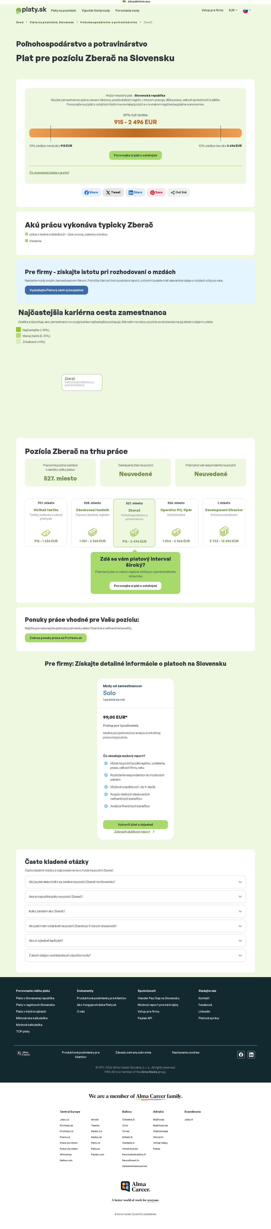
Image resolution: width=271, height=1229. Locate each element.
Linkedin (204, 1011)
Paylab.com (97, 1154)
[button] (247, 10)
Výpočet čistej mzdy (96, 10)
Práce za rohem (69, 1148)
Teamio (95, 1125)
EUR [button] (232, 10)
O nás (81, 1011)
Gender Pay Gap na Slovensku (158, 998)
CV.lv (125, 1125)
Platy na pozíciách (63, 10)
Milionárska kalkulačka (32, 1018)
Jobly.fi (188, 1119)
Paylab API (145, 1018)
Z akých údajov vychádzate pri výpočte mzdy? (60, 955)
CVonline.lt (128, 1119)
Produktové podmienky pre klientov (101, 998)
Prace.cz (65, 1137)
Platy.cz (95, 1142)
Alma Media (149, 1072)
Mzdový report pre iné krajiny (158, 1005)
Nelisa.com (66, 1160)
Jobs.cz (64, 1119)
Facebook (205, 1005)
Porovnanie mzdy (127, 10)
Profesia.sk (66, 1125)
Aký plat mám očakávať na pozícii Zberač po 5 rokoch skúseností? (73, 926)
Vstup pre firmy (212, 10)
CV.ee (125, 1131)
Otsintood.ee (130, 1148)
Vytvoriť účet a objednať (135, 824)
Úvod (20, 22)
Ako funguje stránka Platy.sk (97, 1005)
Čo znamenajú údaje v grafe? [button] (49, 173)
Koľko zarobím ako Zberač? (47, 911)
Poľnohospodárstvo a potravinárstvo (108, 22)
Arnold (94, 1119)
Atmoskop (66, 1154)
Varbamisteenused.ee (134, 1166)
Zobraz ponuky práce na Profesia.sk (56, 638)
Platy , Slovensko (52, 22)
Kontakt (204, 998)
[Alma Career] (135, 1186)
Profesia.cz (66, 1131)
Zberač (70, 378)
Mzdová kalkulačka (29, 1025)
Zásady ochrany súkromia (133, 1052)
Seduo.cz (96, 1131)
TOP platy (23, 1031)
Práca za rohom (68, 1142)
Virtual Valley (160, 1142)
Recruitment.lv (130, 1160)
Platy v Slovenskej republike (35, 998)
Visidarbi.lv (128, 1142)
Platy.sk (95, 1148)
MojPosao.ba (160, 1125)
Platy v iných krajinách (31, 1011)
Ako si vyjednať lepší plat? (46, 940)
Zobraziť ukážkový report (132, 831)
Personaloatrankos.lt (134, 1154)
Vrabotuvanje (160, 1131)
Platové (209, 1018)
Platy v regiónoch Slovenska (35, 1005)
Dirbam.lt (127, 1137)
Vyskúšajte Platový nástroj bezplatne (56, 290)
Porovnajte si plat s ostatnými (135, 155)
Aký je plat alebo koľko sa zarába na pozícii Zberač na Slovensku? (72, 882)
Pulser (156, 1148)
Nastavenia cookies (185, 1052)
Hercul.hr (158, 1137)
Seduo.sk (96, 1137)
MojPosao (158, 1119)
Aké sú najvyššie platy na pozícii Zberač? (56, 896)
